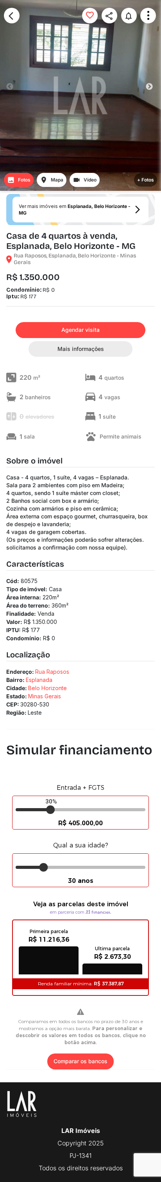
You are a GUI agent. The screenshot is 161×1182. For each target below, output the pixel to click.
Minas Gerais (44, 696)
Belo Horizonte (47, 688)
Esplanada (39, 679)
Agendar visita (80, 329)
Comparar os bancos (80, 1061)
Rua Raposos (52, 671)
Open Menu (148, 15)
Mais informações (80, 348)
